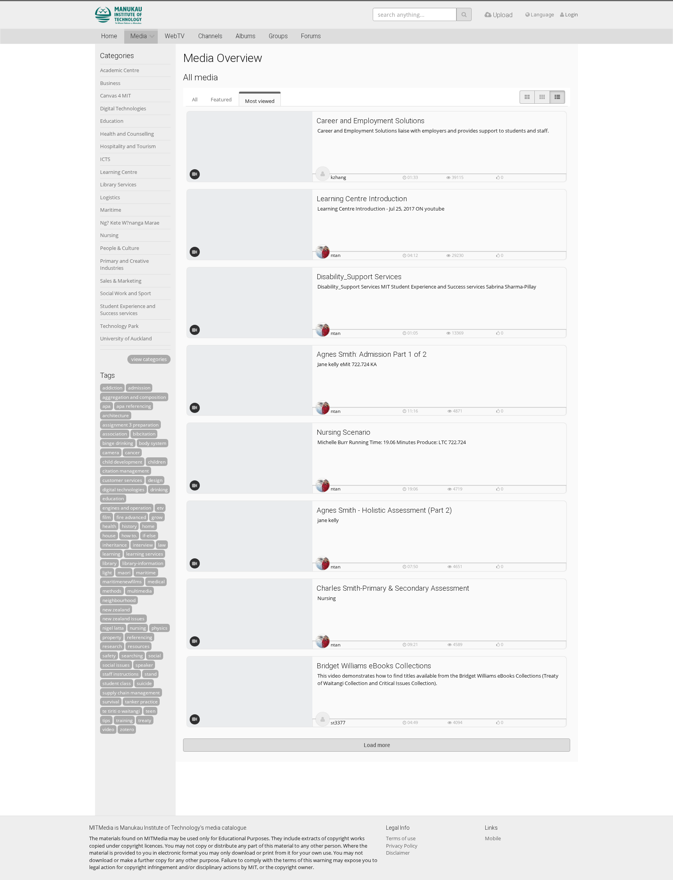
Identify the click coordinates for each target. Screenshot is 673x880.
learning (111, 554)
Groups (278, 36)
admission (139, 387)
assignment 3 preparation (130, 424)
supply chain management (131, 692)
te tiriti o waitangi (121, 711)
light (107, 572)
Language (542, 15)
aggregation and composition (134, 397)
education (113, 498)
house (109, 535)
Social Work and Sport (125, 293)
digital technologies (123, 489)
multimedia (139, 591)
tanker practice (141, 701)
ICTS (105, 159)
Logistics (110, 197)
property (111, 637)
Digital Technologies (123, 108)
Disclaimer (398, 852)
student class (116, 683)
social (154, 655)
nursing (138, 628)
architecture (115, 415)
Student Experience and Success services (127, 310)
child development (122, 462)
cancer (132, 452)
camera (110, 452)
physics (159, 628)
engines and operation (126, 508)
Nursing (109, 235)
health (109, 526)
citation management (125, 470)
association (114, 433)
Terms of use (401, 838)
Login (571, 14)
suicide (144, 683)
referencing (139, 637)
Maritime (110, 209)
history (129, 526)
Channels (210, 36)
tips (106, 720)
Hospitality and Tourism (128, 146)
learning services (144, 554)
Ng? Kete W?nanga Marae (129, 222)
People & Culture (119, 247)
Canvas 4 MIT (115, 95)
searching (132, 655)
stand (150, 674)
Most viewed (260, 100)
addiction (112, 387)
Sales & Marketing (120, 280)
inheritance (114, 545)
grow (157, 517)
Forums (311, 36)
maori (124, 572)
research (112, 646)
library (109, 563)
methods (112, 591)
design (155, 480)
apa (106, 406)
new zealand (116, 609)
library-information (142, 563)
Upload (502, 15)
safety (109, 655)
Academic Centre (119, 70)
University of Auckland (126, 338)
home (148, 526)
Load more (377, 745)
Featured (221, 99)
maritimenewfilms (122, 581)
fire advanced (131, 517)
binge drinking (117, 443)
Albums (245, 36)
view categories (149, 359)
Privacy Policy (402, 845)
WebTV (175, 36)
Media (138, 36)
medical (156, 581)
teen (150, 711)
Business (110, 83)
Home (109, 36)
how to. (129, 535)
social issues (116, 665)
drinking (159, 489)
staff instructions (120, 674)
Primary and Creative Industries (124, 264)
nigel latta (113, 628)
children (157, 462)
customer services (122, 480)
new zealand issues (123, 618)
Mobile (493, 838)
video (108, 729)
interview (143, 545)
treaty (144, 720)
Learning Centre (118, 171)
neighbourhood (119, 600)
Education (111, 120)
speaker (144, 665)
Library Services (118, 184)
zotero (127, 729)
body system (152, 443)
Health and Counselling (127, 133)
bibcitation (144, 433)
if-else (149, 535)
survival (110, 701)
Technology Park (119, 325)
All (194, 99)
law (162, 545)
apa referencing (133, 406)
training (124, 720)
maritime (146, 572)
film (106, 517)
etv (160, 508)
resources (139, 646)
